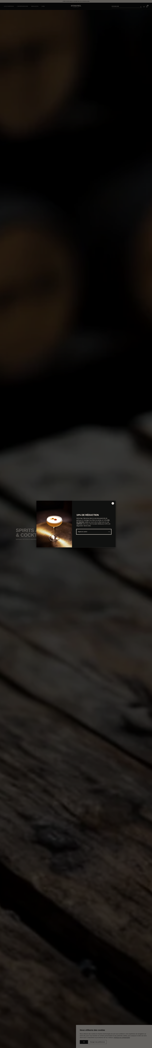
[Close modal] (113, 503)
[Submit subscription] (109, 532)
